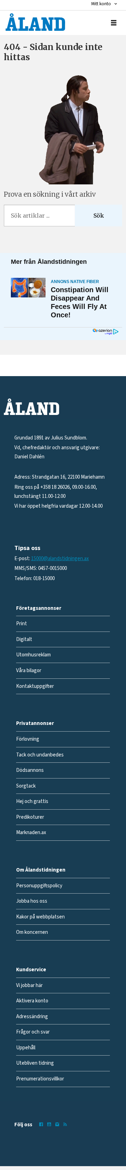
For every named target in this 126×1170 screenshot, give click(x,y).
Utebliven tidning (35, 1063)
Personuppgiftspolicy (39, 885)
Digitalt (24, 639)
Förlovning (27, 739)
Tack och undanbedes (40, 755)
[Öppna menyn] (114, 23)
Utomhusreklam (33, 654)
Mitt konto (101, 3)
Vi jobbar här (29, 985)
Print (21, 623)
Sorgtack (26, 786)
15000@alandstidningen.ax (60, 558)
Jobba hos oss (31, 901)
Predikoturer (30, 817)
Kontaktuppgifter (35, 686)
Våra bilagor (28, 670)
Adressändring (32, 1016)
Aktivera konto (32, 1001)
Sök (98, 215)
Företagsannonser (38, 608)
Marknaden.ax (31, 832)
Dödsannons (30, 770)
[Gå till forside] (35, 22)
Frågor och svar (33, 1032)
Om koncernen (32, 932)
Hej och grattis (32, 801)
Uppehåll (25, 1047)
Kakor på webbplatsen (40, 917)
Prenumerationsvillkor (40, 1079)
